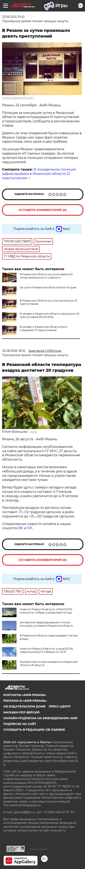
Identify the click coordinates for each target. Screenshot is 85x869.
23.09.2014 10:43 (13, 17)
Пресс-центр (60, 706)
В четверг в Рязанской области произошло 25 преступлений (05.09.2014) (49, 315)
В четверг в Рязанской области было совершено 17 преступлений (43, 328)
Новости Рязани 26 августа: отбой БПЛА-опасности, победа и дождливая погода (46, 611)
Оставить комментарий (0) (43, 210)
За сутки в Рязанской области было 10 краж (48, 287)
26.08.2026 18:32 (13, 351)
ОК (29, 528)
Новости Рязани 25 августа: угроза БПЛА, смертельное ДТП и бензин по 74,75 (46, 650)
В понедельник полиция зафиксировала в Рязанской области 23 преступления (39, 173)
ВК (20, 528)
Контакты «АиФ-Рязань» (24, 695)
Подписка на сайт (19, 724)
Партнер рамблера (39, 849)
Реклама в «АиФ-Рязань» (25, 701)
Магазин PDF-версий (21, 712)
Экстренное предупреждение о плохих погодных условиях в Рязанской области (46, 624)
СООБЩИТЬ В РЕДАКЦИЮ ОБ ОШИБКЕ (34, 729)
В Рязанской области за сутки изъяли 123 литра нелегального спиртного (46, 276)
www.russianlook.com (18, 98)
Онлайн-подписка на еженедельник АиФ (40, 718)
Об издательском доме (24, 706)
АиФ (33, 431)
